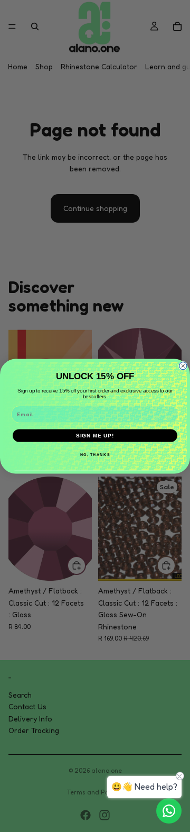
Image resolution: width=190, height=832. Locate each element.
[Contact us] (169, 811)
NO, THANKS (95, 454)
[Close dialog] (183, 365)
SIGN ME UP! (95, 435)
